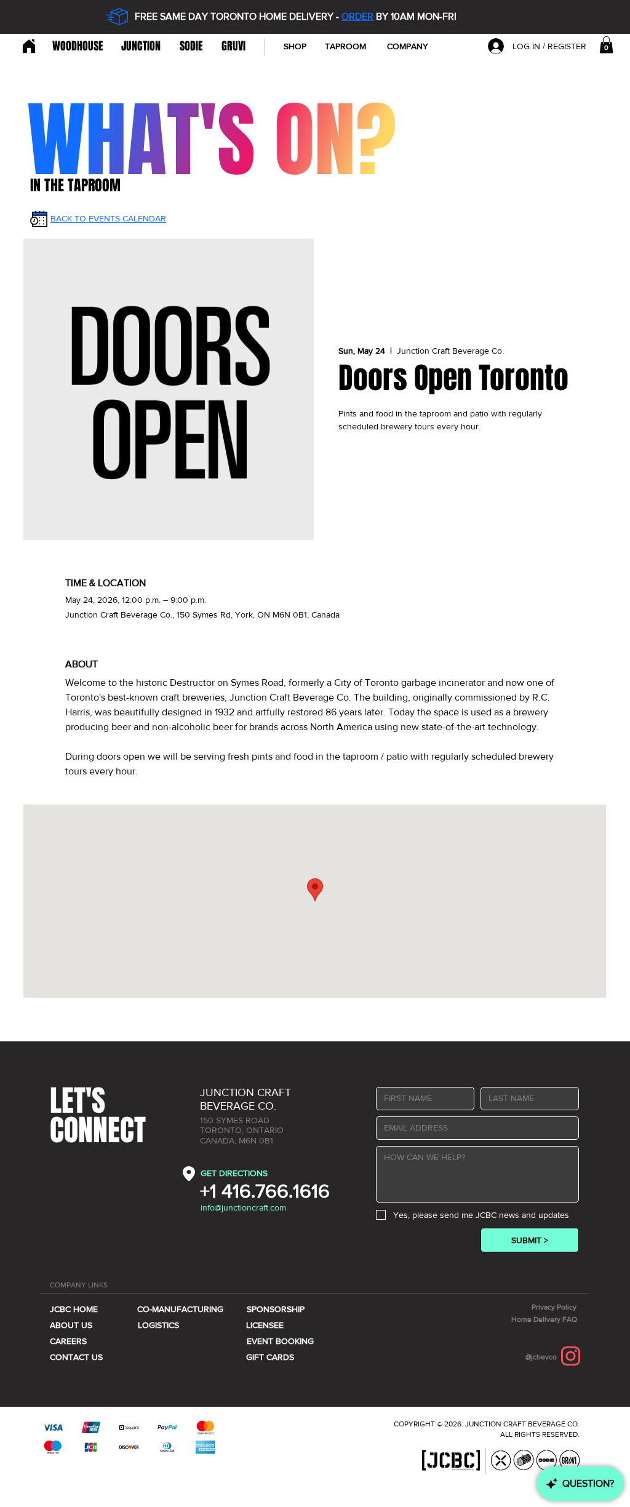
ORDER (357, 16)
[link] (606, 44)
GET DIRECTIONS (234, 1173)
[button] (407, 46)
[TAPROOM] (27, 46)
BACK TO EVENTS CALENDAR (108, 218)
